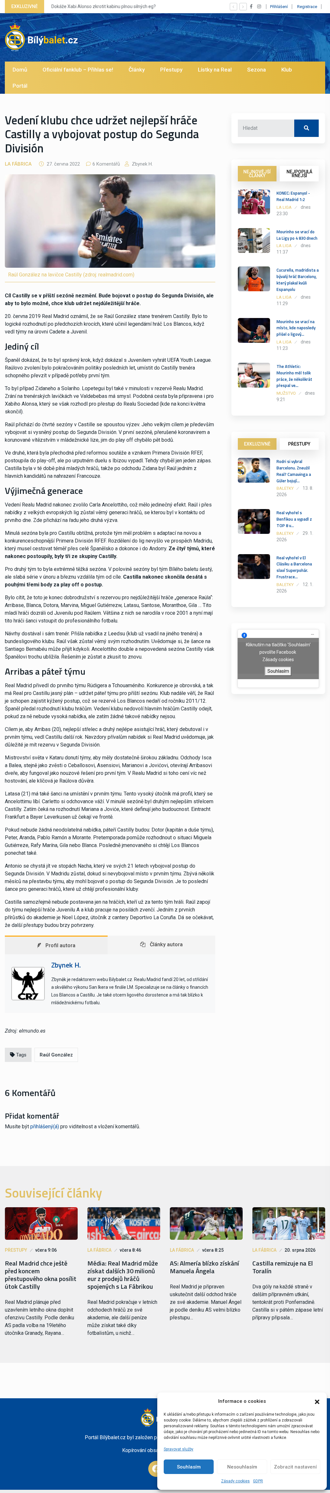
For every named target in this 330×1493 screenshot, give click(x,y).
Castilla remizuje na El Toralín (282, 1267)
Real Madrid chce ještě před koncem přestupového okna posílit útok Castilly (40, 1274)
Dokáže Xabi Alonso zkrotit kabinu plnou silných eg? (103, 6)
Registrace (307, 6)
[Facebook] (156, 1469)
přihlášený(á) (44, 1126)
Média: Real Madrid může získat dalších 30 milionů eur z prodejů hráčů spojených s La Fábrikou (122, 1274)
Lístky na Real (215, 69)
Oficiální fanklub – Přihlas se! (78, 69)
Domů (20, 69)
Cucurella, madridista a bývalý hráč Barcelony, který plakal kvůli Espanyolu (298, 279)
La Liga (284, 207)
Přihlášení (279, 6)
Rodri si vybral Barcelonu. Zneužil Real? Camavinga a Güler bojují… (294, 471)
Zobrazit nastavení (295, 1467)
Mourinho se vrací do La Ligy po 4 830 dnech (297, 234)
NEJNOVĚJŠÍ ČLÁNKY (257, 173)
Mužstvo (286, 393)
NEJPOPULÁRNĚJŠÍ (299, 173)
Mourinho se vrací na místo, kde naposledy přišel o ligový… (296, 328)
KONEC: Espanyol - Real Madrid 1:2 (293, 196)
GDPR (258, 1481)
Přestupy (171, 69)
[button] (317, 1401)
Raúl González (56, 1055)
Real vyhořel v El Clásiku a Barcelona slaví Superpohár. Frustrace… (294, 567)
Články (137, 69)
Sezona (256, 69)
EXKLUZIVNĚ (257, 444)
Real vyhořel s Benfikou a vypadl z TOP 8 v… (294, 519)
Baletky (285, 488)
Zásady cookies (235, 1481)
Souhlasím (189, 1467)
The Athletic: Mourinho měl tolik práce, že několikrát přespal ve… (294, 376)
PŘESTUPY (299, 444)
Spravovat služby (178, 1449)
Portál (20, 85)
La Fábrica (18, 164)
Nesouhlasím (242, 1467)
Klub (286, 69)
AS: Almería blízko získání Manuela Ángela (204, 1267)
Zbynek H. (142, 164)
